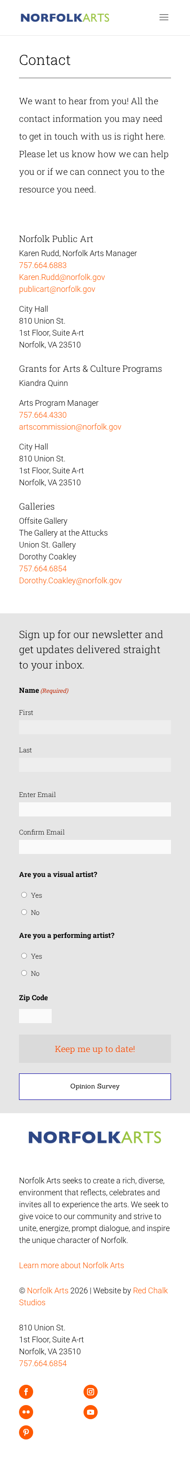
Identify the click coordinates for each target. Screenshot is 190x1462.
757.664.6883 (43, 265)
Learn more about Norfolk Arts (71, 1265)
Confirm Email (42, 831)
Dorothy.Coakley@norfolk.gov (70, 580)
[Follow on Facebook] (26, 1392)
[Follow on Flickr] (26, 1412)
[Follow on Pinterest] (26, 1432)
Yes (36, 895)
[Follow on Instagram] (91, 1392)
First (26, 712)
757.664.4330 (43, 414)
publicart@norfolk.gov (57, 289)
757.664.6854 (43, 568)
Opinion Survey (95, 1086)
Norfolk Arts (47, 1290)
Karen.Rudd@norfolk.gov (62, 277)
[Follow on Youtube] (91, 1412)
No (35, 912)
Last (25, 749)
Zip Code (33, 997)
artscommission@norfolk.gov (70, 426)
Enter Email (37, 794)
